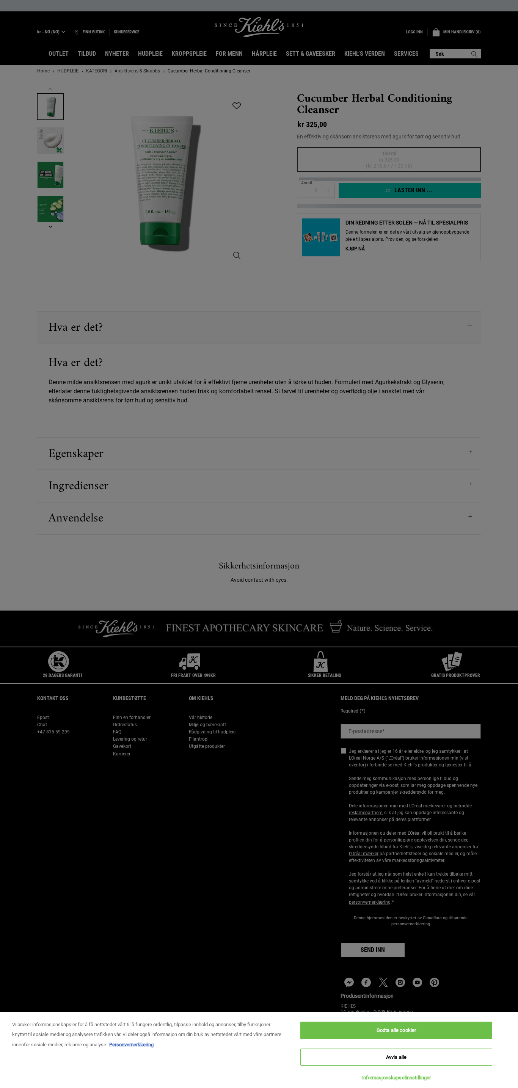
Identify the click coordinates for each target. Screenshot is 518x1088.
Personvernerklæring (131, 1044)
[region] (259, 1050)
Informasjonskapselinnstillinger (396, 1077)
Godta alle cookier (396, 1030)
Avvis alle (396, 1057)
